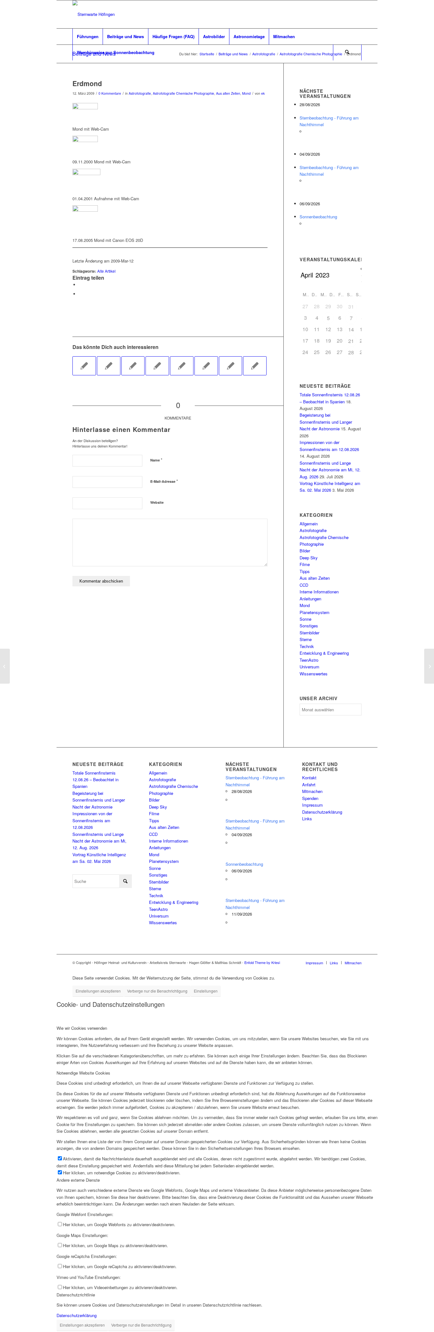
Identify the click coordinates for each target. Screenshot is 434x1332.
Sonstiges (309, 626)
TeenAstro (309, 660)
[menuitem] (87, 36)
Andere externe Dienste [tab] (78, 1180)
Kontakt (309, 778)
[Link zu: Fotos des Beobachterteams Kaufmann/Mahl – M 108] (206, 365)
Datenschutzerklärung (322, 812)
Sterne (306, 639)
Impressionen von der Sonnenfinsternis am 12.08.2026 (92, 820)
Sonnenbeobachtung (318, 217)
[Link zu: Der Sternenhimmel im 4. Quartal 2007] (133, 365)
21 (351, 341)
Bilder (305, 551)
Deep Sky (309, 558)
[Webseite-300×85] (93, 14)
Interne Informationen (319, 592)
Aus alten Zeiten (228, 93)
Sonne (305, 619)
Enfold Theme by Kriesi (262, 962)
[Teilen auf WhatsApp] (80, 285)
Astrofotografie (140, 93)
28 (351, 352)
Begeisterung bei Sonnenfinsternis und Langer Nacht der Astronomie (326, 422)
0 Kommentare (109, 93)
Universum (309, 667)
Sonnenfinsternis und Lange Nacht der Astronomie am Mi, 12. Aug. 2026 (330, 470)
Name (156, 460)
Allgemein (309, 524)
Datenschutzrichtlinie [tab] (76, 1295)
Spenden (310, 798)
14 (351, 329)
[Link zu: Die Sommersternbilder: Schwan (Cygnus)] (157, 365)
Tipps (305, 571)
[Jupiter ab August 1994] (5, 666)
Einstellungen (206, 991)
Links (307, 819)
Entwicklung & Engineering (324, 653)
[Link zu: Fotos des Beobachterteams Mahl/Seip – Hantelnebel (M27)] (108, 365)
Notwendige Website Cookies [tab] (83, 1073)
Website (157, 502)
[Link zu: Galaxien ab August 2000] (84, 365)
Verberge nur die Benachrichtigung (157, 991)
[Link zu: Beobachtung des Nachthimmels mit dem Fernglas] (181, 365)
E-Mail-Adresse (164, 481)
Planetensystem (314, 612)
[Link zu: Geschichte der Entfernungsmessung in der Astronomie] (230, 365)
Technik (307, 646)
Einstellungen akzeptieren (98, 991)
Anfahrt (308, 785)
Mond (246, 93)
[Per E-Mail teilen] (80, 294)
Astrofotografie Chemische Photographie (183, 93)
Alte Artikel (106, 271)
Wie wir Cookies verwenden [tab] (82, 1028)
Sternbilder (309, 633)
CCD (304, 585)
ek (263, 93)
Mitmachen (312, 791)
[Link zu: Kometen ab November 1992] (255, 365)
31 (351, 306)
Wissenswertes (314, 674)
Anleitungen (310, 599)
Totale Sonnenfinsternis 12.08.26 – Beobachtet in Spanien (95, 779)
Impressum (312, 805)
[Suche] (347, 52)
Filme (305, 564)
